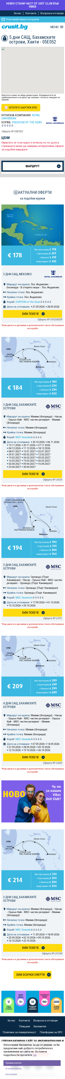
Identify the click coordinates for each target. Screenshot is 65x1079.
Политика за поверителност (19, 1032)
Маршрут (33, 166)
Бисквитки (40, 1026)
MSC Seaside (23, 437)
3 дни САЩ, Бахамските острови (20, 406)
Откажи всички (13, 1068)
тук (35, 1055)
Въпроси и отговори (52, 13)
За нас (17, 13)
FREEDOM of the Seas (27, 122)
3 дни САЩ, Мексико (17, 274)
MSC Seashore (24, 597)
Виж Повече (30, 314)
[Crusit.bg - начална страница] (15, 27)
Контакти (30, 13)
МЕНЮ (54, 27)
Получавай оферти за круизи (22, 19)
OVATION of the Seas (28, 301)
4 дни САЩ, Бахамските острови (20, 705)
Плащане (24, 1026)
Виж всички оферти (30, 974)
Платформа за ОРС (51, 1032)
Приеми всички (13, 1063)
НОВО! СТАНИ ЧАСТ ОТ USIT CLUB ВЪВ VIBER (32, 5)
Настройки (11, 1074)
